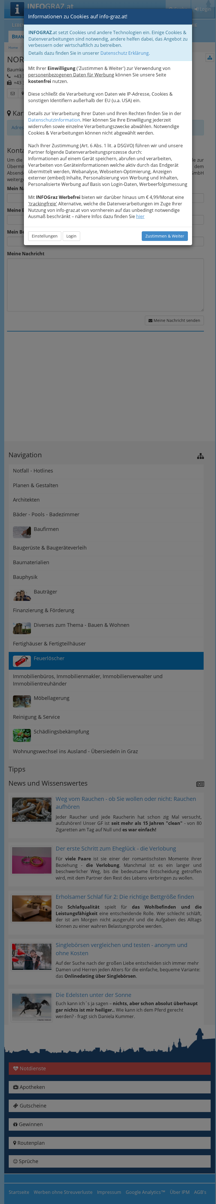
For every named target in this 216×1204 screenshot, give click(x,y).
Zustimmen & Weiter (164, 236)
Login (71, 236)
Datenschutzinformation (54, 120)
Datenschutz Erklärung (124, 53)
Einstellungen (45, 236)
